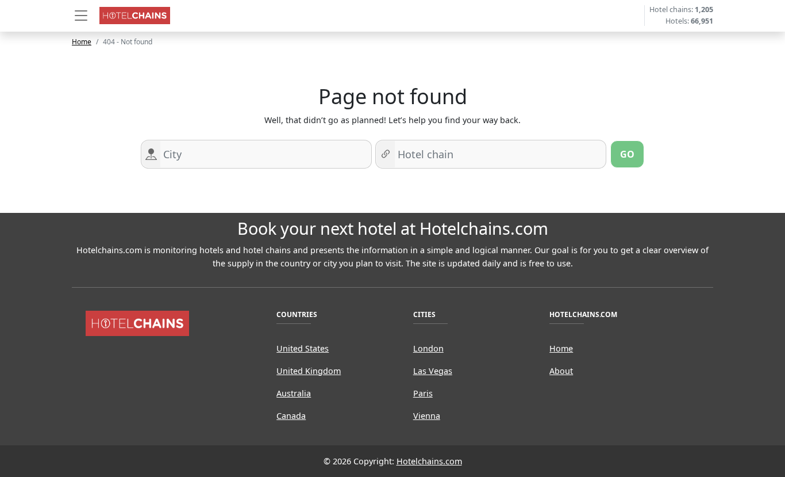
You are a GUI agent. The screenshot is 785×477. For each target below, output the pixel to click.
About (561, 370)
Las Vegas (432, 370)
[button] (81, 15)
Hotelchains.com (429, 461)
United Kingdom (308, 370)
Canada (291, 415)
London (428, 348)
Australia (293, 393)
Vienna (426, 415)
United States (302, 348)
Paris (423, 393)
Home (81, 42)
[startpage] (137, 322)
